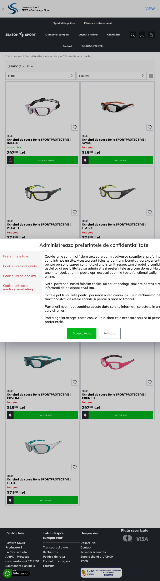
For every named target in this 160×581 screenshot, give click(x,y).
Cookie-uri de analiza (19, 276)
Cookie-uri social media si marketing (18, 287)
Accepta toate (81, 333)
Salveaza (109, 333)
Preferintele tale (15, 256)
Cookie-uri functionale (20, 266)
